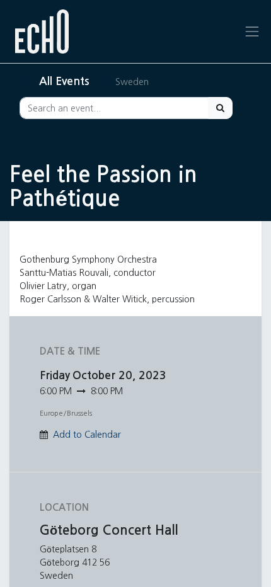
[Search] (220, 108)
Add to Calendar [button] (87, 434)
